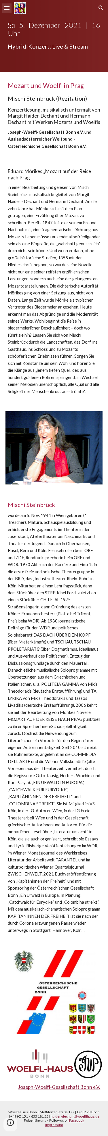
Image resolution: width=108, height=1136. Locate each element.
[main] (54, 36)
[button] (7, 8)
